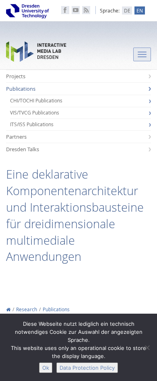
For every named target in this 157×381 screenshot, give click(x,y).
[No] (147, 348)
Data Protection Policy (87, 367)
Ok (45, 367)
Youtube (76, 10)
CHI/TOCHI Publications (36, 101)
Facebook (65, 10)
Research (26, 309)
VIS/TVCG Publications (34, 113)
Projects (15, 76)
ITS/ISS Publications (32, 124)
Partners (16, 136)
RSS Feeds (86, 10)
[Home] (8, 309)
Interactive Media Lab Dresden (36, 53)
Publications (20, 88)
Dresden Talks (22, 149)
